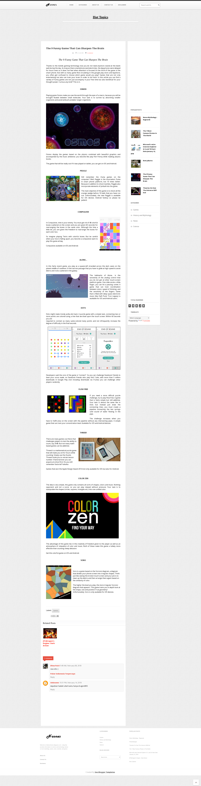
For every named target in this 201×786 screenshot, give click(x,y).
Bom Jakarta (147, 161)
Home (71, 5)
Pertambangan (133, 741)
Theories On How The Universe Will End (150, 190)
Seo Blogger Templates (105, 772)
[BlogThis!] (54, 616)
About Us (95, 5)
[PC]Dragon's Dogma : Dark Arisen (49, 643)
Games (55, 611)
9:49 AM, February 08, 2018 (70, 665)
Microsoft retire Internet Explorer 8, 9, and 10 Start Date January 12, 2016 (143, 149)
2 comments (90, 53)
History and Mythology (142, 215)
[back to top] (196, 783)
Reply (52, 677)
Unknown (54, 682)
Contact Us (108, 5)
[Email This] (52, 616)
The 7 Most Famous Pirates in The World (150, 133)
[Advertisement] (100, 33)
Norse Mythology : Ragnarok (150, 118)
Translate (146, 321)
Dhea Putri (55, 665)
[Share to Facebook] (58, 616)
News (135, 221)
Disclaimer (122, 5)
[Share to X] (56, 616)
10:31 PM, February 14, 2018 (71, 682)
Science (136, 226)
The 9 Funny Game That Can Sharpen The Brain (149, 177)
